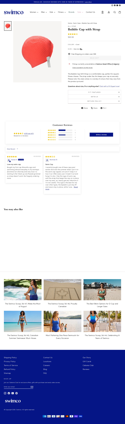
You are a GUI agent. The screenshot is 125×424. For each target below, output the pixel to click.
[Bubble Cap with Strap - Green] (22, 260)
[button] (73, 34)
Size (74, 49)
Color (73, 44)
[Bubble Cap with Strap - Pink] (19, 260)
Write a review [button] (101, 135)
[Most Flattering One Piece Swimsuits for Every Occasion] (62, 321)
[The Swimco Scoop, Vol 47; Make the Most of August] (23, 289)
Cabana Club (88, 365)
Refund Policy (9, 369)
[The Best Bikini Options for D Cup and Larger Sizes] (102, 289)
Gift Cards (87, 361)
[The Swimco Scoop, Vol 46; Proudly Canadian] (62, 289)
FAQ (45, 373)
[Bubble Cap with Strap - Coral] (14, 260)
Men (43, 12)
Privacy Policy (10, 361)
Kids (52, 12)
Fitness (61, 12)
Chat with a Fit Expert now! (110, 86)
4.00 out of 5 (29, 133)
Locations (47, 361)
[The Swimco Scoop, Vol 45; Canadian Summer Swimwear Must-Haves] (23, 321)
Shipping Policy (10, 357)
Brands (71, 12)
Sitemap (7, 373)
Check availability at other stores (82, 67)
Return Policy (95, 101)
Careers (46, 365)
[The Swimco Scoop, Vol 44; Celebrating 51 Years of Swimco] (102, 321)
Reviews (86, 369)
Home (70, 23)
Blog (45, 369)
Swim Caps (77, 23)
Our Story (87, 357)
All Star (72, 26)
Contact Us (90, 12)
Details (94, 97)
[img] (12, 157)
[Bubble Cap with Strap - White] (16, 260)
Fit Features (94, 92)
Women (33, 12)
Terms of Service (11, 365)
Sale (79, 12)
